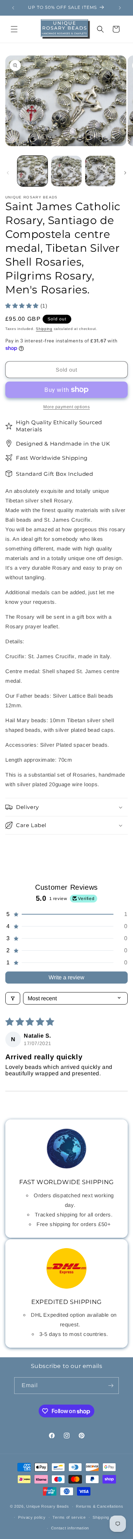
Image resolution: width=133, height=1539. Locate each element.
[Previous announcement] (13, 8)
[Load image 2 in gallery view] (66, 171)
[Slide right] (125, 173)
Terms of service (68, 1517)
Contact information (70, 1528)
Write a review (66, 977)
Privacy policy (32, 1517)
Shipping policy (107, 1517)
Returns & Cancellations (99, 1506)
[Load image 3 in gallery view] (100, 171)
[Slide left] (8, 173)
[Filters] (12, 998)
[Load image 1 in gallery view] (32, 171)
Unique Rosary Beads (47, 1506)
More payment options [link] (66, 406)
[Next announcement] (120, 8)
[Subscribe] (110, 1385)
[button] (14, 29)
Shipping (44, 329)
